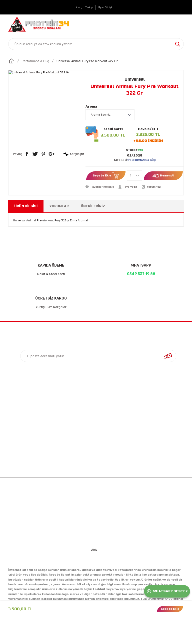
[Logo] (38, 24)
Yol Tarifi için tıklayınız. (161, 451)
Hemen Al (167, 175)
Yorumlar (59, 206)
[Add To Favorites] (100, 187)
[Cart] (179, 24)
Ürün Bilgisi (26, 206)
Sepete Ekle (102, 175)
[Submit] (167, 356)
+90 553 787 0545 (161, 425)
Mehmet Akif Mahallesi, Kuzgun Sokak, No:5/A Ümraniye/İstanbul (163, 397)
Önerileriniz (93, 206)
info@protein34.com (158, 438)
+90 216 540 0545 (161, 412)
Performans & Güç (142, 160)
